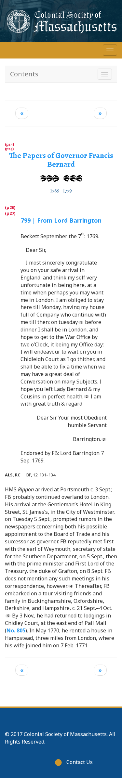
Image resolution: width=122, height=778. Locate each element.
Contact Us (79, 762)
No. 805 (16, 630)
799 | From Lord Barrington (61, 220)
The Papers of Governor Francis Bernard (61, 159)
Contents (24, 74)
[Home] (61, 20)
